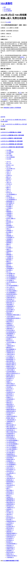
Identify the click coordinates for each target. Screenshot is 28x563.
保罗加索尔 (10, 505)
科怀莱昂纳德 (10, 399)
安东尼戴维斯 (10, 357)
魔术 (8, 177)
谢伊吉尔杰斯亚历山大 (13, 373)
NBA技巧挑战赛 (11, 445)
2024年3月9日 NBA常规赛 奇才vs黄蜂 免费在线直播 (11, 138)
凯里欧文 (9, 397)
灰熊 (8, 228)
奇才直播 (9, 247)
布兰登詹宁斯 (10, 526)
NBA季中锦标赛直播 (12, 285)
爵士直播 (9, 232)
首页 (4, 7)
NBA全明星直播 (11, 292)
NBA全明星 (10, 280)
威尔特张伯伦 (10, 517)
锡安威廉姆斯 (10, 333)
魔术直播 (9, 259)
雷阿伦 (8, 495)
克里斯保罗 (10, 308)
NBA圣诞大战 (10, 289)
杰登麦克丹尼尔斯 (11, 555)
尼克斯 (4, 99)
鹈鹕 (8, 261)
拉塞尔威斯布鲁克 (11, 428)
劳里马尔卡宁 (10, 326)
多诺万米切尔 (10, 468)
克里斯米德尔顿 (11, 297)
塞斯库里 (9, 347)
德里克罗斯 (10, 404)
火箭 (8, 173)
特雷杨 (8, 382)
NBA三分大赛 (10, 450)
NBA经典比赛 (11, 473)
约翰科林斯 (10, 328)
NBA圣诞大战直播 (11, 290)
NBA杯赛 (9, 476)
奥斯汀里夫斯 (10, 426)
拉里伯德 (9, 509)
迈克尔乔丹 (10, 471)
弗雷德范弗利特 (11, 409)
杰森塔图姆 (10, 325)
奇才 (8, 246)
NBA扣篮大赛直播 (11, 449)
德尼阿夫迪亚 (10, 552)
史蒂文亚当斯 (10, 437)
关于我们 (16, 560)
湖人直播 (10, 107)
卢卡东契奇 (10, 356)
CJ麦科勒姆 (10, 335)
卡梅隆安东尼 (10, 507)
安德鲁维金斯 (10, 306)
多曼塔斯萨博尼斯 (11, 456)
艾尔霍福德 (10, 320)
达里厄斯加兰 (10, 547)
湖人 (8, 163)
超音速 (8, 179)
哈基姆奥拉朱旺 (11, 521)
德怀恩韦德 (10, 528)
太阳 (8, 172)
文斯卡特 (9, 514)
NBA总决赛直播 (11, 278)
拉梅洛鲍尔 (10, 550)
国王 (8, 220)
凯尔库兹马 (10, 378)
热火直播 (9, 256)
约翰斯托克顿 (10, 548)
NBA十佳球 (9, 155)
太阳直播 (9, 213)
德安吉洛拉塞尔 (11, 425)
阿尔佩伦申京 (10, 413)
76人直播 (9, 216)
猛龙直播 (9, 225)
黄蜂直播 (5, 107)
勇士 (8, 166)
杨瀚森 (8, 474)
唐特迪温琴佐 (10, 376)
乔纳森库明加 (10, 454)
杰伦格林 (9, 414)
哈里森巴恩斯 (10, 459)
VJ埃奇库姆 (10, 557)
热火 (8, 191)
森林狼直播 (10, 201)
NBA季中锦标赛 (11, 282)
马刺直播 (9, 239)
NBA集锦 (8, 153)
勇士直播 (9, 206)
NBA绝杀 (9, 512)
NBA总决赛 (10, 168)
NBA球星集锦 (11, 462)
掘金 (8, 265)
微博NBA (9, 511)
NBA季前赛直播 (11, 194)
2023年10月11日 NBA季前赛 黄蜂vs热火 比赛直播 (11, 132)
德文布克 (9, 390)
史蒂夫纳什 (10, 545)
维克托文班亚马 (11, 385)
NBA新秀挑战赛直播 (12, 440)
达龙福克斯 (10, 461)
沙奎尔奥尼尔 (10, 478)
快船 (8, 234)
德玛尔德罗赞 (10, 361)
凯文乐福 (9, 519)
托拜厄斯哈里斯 (11, 368)
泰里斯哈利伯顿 (11, 411)
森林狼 (9, 196)
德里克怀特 (10, 321)
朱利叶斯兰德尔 (11, 301)
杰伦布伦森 (10, 299)
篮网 (8, 187)
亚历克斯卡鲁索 (11, 363)
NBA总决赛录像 (7, 10)
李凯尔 (8, 344)
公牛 (8, 161)
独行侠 (9, 192)
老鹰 (8, 249)
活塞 (8, 189)
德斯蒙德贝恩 (10, 351)
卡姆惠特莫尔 (10, 421)
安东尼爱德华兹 (11, 337)
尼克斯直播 (10, 237)
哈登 (8, 283)
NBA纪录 (8, 158)
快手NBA (9, 516)
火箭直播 (9, 258)
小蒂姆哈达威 (10, 345)
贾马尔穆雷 (10, 311)
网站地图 (11, 560)
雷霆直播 (9, 240)
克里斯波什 (10, 530)
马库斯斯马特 (10, 352)
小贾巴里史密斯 (11, 419)
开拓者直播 (10, 268)
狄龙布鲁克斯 (10, 430)
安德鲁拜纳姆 (10, 504)
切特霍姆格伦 (10, 406)
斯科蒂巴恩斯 (10, 435)
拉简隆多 (9, 497)
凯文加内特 (10, 493)
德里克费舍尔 (10, 502)
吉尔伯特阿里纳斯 (11, 543)
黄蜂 (8, 253)
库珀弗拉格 (10, 480)
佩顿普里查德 (10, 481)
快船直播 (9, 235)
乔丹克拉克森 (10, 330)
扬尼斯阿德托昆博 (11, 294)
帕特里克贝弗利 (11, 364)
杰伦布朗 (9, 387)
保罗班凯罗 (10, 394)
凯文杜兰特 (10, 388)
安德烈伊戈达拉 (11, 535)
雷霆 (8, 244)
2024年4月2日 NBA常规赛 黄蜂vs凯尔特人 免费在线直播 (12, 135)
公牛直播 (9, 208)
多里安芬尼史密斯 (11, 416)
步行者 (9, 184)
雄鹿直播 (9, 211)
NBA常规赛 (10, 273)
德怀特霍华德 (10, 500)
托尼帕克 (9, 487)
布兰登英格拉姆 (11, 332)
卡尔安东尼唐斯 (11, 342)
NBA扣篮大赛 (10, 452)
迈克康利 (9, 339)
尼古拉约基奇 (10, 309)
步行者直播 (10, 227)
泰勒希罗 (9, 423)
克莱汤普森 (10, 304)
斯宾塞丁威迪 (10, 418)
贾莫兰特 (9, 402)
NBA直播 (8, 22)
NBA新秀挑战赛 (11, 442)
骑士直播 (9, 270)
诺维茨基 (9, 531)
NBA (20, 92)
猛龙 (8, 223)
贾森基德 (9, 524)
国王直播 (9, 222)
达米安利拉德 (10, 296)
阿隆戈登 (9, 313)
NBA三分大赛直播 (11, 447)
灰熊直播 (9, 230)
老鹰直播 (9, 251)
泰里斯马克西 (10, 366)
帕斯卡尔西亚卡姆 (11, 431)
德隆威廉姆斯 (10, 499)
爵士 (8, 180)
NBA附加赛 (10, 466)
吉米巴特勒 (10, 457)
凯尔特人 (22, 57)
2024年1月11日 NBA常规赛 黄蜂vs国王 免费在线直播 (11, 144)
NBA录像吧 (6, 3)
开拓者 (9, 170)
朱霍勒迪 (9, 323)
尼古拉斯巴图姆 (11, 371)
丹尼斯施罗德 (10, 433)
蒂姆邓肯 (9, 483)
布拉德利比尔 (10, 392)
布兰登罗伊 (10, 538)
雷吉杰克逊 (10, 395)
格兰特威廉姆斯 (11, 349)
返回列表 (3, 116)
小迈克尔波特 (10, 316)
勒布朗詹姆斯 (10, 359)
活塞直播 (9, 215)
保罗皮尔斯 (10, 492)
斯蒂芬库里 (10, 302)
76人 (8, 185)
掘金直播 (9, 266)
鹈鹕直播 (9, 263)
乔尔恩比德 (10, 407)
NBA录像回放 (7, 9)
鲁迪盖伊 (9, 542)
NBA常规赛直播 (17, 107)
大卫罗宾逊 (10, 523)
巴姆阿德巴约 (10, 536)
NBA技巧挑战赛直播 (12, 443)
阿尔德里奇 (10, 540)
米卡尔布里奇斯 (11, 438)
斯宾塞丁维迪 (10, 375)
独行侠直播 (10, 203)
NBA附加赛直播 (11, 464)
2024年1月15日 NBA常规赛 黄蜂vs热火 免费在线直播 (11, 141)
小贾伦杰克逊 (10, 354)
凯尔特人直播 (10, 218)
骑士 (8, 271)
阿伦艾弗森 (10, 490)
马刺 (8, 182)
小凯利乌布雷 (10, 370)
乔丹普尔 (9, 380)
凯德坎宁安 (10, 554)
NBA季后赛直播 (11, 277)
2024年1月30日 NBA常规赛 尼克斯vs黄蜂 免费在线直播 (12, 147)
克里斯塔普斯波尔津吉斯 (13, 318)
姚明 (8, 488)
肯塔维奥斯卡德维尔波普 (13, 314)
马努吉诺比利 (10, 485)
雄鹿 (8, 209)
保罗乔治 (9, 400)
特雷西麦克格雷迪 (11, 533)
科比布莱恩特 (10, 469)
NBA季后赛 (10, 275)
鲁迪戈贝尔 (10, 340)
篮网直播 (9, 242)
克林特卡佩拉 (10, 383)
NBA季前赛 (10, 197)
